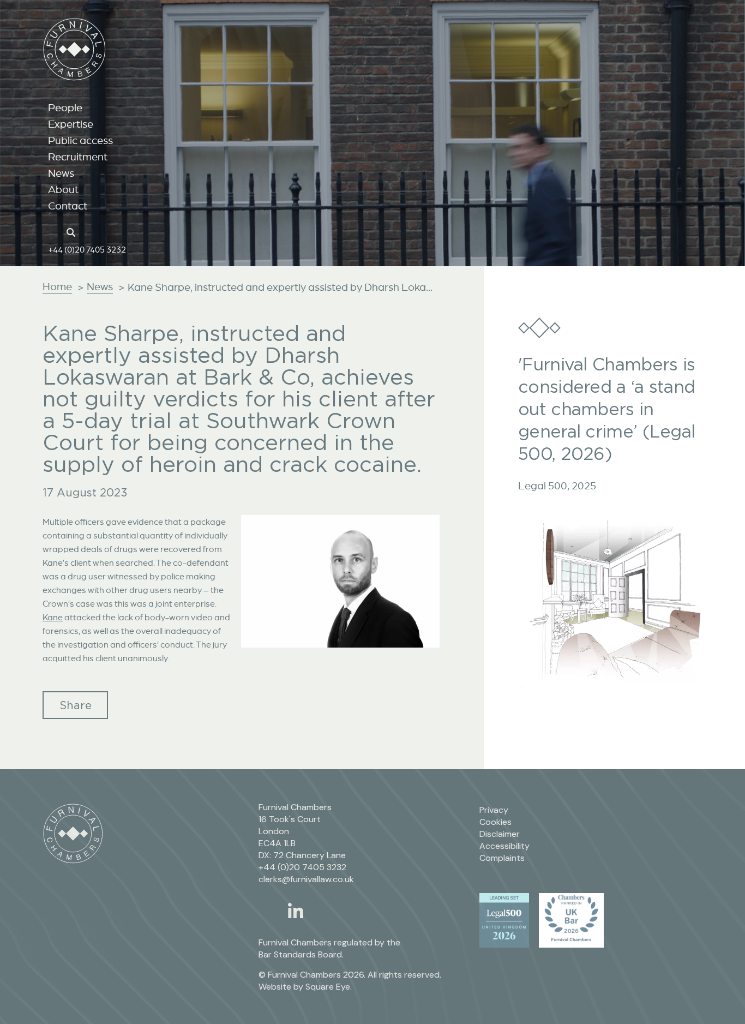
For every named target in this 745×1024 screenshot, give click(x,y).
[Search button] (73, 231)
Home (57, 286)
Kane (53, 617)
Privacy (493, 810)
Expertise (70, 123)
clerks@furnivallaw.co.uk (306, 879)
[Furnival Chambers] (74, 49)
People (65, 107)
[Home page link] (53, 231)
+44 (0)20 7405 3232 (87, 249)
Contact (67, 205)
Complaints (502, 858)
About (63, 189)
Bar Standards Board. (301, 954)
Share (75, 705)
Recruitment (77, 156)
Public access (80, 140)
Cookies (495, 822)
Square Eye (327, 986)
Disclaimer (499, 834)
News (61, 172)
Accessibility (504, 846)
